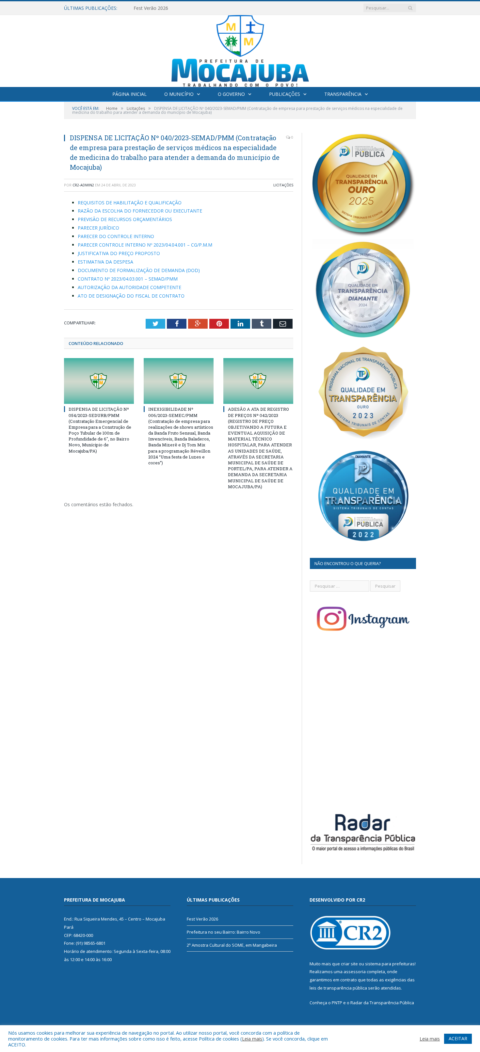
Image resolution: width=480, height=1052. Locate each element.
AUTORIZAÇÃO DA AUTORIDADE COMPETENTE (129, 287)
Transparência (342, 94)
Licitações (283, 184)
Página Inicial (129, 94)
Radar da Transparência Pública (382, 1003)
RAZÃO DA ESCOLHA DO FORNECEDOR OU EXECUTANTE (140, 211)
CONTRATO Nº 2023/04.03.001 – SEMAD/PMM (128, 279)
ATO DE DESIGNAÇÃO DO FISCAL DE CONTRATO (131, 296)
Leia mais (252, 1039)
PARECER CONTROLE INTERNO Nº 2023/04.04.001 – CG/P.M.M (145, 245)
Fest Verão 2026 (202, 919)
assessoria (355, 971)
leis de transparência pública (338, 988)
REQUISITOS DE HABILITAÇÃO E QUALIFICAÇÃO (130, 202)
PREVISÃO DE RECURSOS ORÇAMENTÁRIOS (125, 219)
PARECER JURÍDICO (98, 228)
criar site (349, 964)
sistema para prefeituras (390, 964)
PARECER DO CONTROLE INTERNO (116, 236)
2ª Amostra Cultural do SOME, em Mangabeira (232, 945)
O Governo (231, 94)
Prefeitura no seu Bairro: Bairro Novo (173, 8)
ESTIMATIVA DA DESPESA (105, 262)
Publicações (284, 94)
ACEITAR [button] (458, 1038)
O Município (179, 94)
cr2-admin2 (83, 184)
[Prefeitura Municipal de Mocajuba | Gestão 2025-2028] (240, 49)
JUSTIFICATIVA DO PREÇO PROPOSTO (119, 253)
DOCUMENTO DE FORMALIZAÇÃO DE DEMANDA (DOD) (139, 270)
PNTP (337, 1003)
